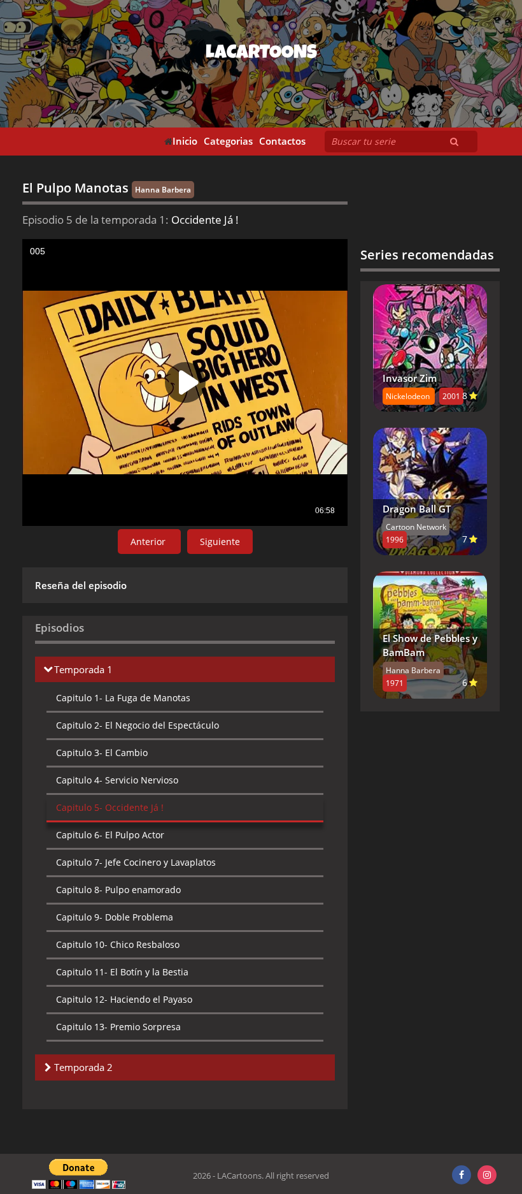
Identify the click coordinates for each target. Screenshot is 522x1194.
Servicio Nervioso (117, 780)
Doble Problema (114, 917)
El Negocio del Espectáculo (137, 725)
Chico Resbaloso (118, 944)
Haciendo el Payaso (124, 999)
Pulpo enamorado (118, 890)
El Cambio (102, 752)
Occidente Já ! (110, 807)
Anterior (149, 541)
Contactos (282, 141)
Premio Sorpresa (118, 1027)
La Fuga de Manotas (123, 698)
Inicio (185, 141)
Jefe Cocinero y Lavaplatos (136, 862)
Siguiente (220, 541)
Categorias (228, 141)
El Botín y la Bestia (122, 972)
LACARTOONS (261, 54)
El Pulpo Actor (110, 835)
